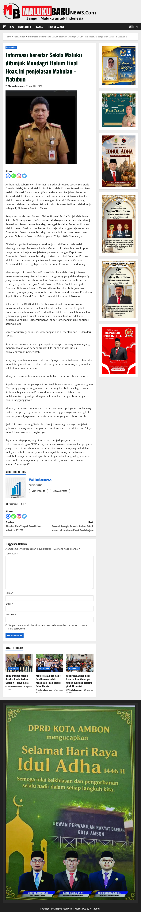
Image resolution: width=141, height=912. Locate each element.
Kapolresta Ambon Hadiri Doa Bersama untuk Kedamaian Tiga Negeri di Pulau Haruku (48, 681)
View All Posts (60, 490)
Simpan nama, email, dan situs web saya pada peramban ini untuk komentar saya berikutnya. (48, 627)
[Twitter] (24, 175)
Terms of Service (56, 26)
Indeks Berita (24, 26)
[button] (4, 26)
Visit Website (38, 490)
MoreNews (80, 908)
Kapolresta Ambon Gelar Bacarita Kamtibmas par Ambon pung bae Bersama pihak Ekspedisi (79, 681)
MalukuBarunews (16, 86)
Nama (9, 592)
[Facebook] (8, 175)
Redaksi (39, 26)
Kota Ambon (11, 47)
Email (9, 603)
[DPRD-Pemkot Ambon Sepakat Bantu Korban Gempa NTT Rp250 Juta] (19, 663)
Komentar (12, 553)
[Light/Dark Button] (131, 26)
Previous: (23, 526)
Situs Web (11, 614)
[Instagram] (19, 175)
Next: (72, 526)
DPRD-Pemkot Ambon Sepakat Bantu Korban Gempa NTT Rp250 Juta (17, 679)
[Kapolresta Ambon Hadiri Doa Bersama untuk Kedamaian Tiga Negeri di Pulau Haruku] (49, 663)
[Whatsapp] (13, 175)
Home (11, 26)
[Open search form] (137, 26)
